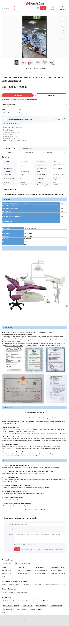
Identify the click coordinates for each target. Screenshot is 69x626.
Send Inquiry (18, 95)
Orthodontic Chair (22, 592)
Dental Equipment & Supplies (24, 13)
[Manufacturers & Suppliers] (35, 3)
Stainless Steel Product (57, 567)
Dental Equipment (8, 592)
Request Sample (32, 99)
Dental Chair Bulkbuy (36, 609)
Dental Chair (36, 13)
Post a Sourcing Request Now (53, 549)
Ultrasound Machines (40, 573)
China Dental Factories (28, 601)
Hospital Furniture (39, 567)
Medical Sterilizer (6, 573)
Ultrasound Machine (40, 570)
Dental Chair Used (27, 605)
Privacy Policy (61, 619)
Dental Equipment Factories (11, 601)
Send (17, 549)
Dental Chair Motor (21, 609)
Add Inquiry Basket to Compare (35, 68)
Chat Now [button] (52, 95)
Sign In (4, 140)
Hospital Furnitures (23, 573)
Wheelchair (5, 567)
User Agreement (44, 619)
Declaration (53, 619)
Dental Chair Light (41, 605)
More (3, 613)
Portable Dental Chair (56, 605)
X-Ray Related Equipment (25, 570)
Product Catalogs (27, 563)
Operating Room (6, 570)
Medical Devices (55, 570)
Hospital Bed (21, 567)
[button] (61, 152)
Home (3, 13)
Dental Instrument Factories (11, 605)
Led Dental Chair (7, 609)
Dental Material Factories (46, 601)
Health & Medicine (11, 13)
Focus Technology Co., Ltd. (22, 619)
